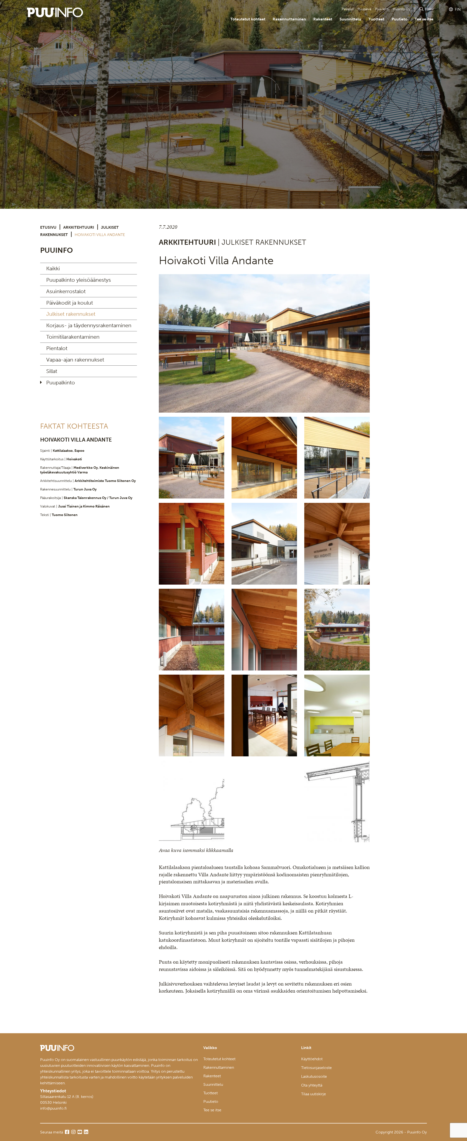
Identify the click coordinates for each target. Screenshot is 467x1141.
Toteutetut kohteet (247, 19)
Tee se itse (424, 19)
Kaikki (53, 268)
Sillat (51, 371)
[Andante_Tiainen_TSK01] (191, 544)
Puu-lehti (382, 9)
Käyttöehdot (312, 1059)
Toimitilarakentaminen (72, 337)
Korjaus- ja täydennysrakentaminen (88, 325)
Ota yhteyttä (311, 1085)
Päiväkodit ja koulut (69, 302)
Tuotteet (376, 19)
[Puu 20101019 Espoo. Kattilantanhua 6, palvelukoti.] (264, 343)
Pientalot (56, 348)
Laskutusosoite (314, 1076)
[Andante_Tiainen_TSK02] (337, 715)
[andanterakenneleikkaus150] (337, 801)
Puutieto (399, 19)
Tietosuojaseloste (316, 1067)
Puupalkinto (60, 382)
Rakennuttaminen (289, 19)
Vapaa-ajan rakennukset (75, 359)
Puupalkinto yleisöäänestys (78, 280)
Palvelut (348, 9)
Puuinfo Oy (401, 9)
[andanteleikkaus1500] (191, 801)
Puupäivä (364, 9)
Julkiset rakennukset (70, 314)
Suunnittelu (350, 19)
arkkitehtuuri (78, 227)
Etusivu (48, 227)
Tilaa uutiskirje (313, 1094)
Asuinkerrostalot (66, 291)
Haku (429, 9)
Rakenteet (322, 19)
